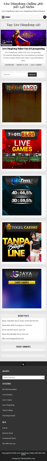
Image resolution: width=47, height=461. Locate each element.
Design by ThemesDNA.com (23, 458)
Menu (7, 17)
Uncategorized (8, 416)
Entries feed (7, 433)
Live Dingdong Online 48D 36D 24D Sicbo (23, 5)
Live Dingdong (23, 36)
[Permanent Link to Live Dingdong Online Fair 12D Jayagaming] (23, 38)
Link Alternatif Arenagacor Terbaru (17, 325)
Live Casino (7, 400)
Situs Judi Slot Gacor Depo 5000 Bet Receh (20, 321)
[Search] (44, 17)
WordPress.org (8, 444)
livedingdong (9, 65)
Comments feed (9, 438)
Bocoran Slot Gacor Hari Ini (13, 330)
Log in (4, 428)
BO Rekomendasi (9, 389)
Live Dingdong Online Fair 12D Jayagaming (23, 48)
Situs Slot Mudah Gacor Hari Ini (15, 334)
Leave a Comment (36, 65)
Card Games (7, 395)
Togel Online (7, 410)
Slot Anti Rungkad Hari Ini (13, 339)
